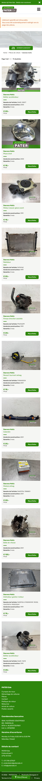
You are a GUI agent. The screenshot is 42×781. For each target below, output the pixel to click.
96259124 (20, 602)
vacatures (27, 2)
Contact (5, 699)
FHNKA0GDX (21, 380)
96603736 (20, 491)
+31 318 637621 (9, 761)
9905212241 (15, 604)
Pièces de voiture (14, 53)
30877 (24, 102)
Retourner (5, 704)
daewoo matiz (27, 53)
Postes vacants (7, 709)
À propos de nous (8, 692)
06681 (19, 102)
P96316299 (21, 324)
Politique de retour (9, 701)
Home (5, 53)
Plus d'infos (32, 112)
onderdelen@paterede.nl (12, 763)
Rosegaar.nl (33, 775)
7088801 (27, 491)
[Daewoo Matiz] (21, 77)
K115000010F (28, 602)
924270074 (7, 604)
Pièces (4, 697)
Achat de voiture (8, 706)
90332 (36, 602)
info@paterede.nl (10, 766)
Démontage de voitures (10, 694)
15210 (24, 661)
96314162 (20, 267)
